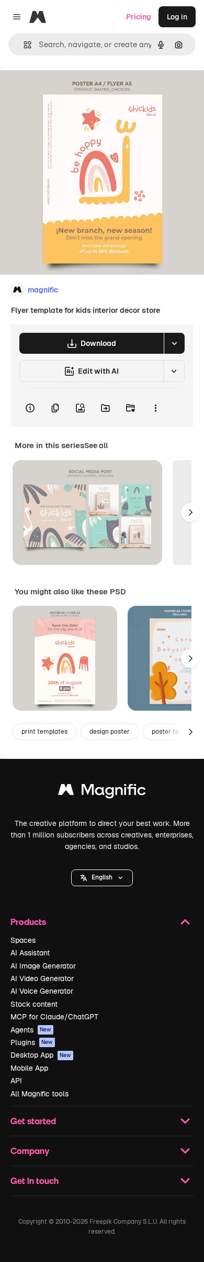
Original (67, 90)
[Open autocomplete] (23, 45)
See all (96, 445)
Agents (30, 1030)
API (16, 1080)
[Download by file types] (174, 343)
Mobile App (29, 1068)
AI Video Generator (42, 978)
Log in (177, 16)
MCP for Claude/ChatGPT (54, 1016)
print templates (44, 731)
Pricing (138, 16)
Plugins (31, 1042)
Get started (33, 1120)
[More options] (155, 407)
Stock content (34, 1004)
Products (28, 921)
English (102, 877)
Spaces (23, 940)
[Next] (190, 512)
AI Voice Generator (41, 991)
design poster (109, 731)
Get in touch (34, 1180)
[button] (102, 877)
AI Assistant (30, 953)
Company (29, 1150)
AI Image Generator (43, 966)
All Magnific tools (39, 1093)
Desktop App (40, 1055)
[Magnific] (102, 792)
